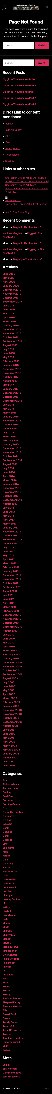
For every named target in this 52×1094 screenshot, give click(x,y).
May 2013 (8, 515)
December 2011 (12, 575)
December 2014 (12, 448)
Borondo (8, 800)
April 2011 (8, 603)
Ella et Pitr (8, 847)
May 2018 (8, 357)
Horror (6, 867)
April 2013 (9, 519)
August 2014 (10, 464)
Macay (7, 923)
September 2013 (12, 499)
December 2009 (12, 662)
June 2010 (9, 638)
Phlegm (7, 966)
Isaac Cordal (10, 871)
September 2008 (13, 722)
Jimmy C (8, 895)
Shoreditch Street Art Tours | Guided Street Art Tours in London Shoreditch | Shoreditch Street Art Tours (27, 181)
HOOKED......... (13, 200)
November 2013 (12, 492)
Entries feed (10, 1068)
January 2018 (11, 365)
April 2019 (9, 317)
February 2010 (11, 654)
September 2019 (12, 301)
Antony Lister (10, 788)
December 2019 (12, 289)
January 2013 (11, 527)
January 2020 (11, 285)
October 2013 (11, 496)
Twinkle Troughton (13, 1038)
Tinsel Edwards (12, 1030)
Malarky (7, 931)
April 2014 (9, 476)
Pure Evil (8, 974)
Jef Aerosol (9, 887)
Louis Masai (9, 915)
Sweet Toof (9, 1014)
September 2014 (12, 460)
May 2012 (8, 555)
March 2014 (9, 480)
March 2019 (9, 321)
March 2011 (9, 607)
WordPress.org (11, 1076)
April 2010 (9, 646)
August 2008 (10, 725)
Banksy (9, 123)
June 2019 (9, 309)
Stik (5, 1010)
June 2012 (9, 551)
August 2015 (10, 428)
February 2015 (11, 440)
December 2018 (12, 329)
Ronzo (6, 990)
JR (4, 903)
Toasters (8, 1034)
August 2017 (10, 381)
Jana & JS (8, 883)
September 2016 (12, 400)
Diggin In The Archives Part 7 (19, 98)
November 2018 (12, 333)
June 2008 (9, 733)
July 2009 (9, 682)
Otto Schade (10, 954)
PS (4, 970)
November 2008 (12, 714)
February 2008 (11, 749)
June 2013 (9, 511)
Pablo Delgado (11, 958)
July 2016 (8, 404)
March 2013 (9, 523)
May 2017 (8, 385)
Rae (5, 978)
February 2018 (11, 361)
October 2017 (10, 377)
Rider (6, 982)
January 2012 (11, 571)
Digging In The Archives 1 (27, 259)
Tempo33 (8, 1026)
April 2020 (9, 281)
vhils (5, 1046)
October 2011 (10, 583)
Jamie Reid (9, 879)
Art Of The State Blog (17, 212)
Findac (6, 855)
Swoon (7, 1018)
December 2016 (12, 392)
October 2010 (11, 622)
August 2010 (10, 630)
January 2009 (11, 706)
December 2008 (12, 710)
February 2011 (11, 611)
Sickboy (9, 161)
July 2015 (8, 432)
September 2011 (12, 587)
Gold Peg (8, 863)
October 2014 (11, 456)
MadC (6, 927)
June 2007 (9, 765)
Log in (6, 1064)
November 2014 (12, 452)
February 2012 (11, 567)
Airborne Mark (11, 784)
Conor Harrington (13, 812)
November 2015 (12, 420)
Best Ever (8, 796)
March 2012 (9, 563)
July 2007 (8, 761)
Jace (5, 875)
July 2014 (8, 468)
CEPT (8, 136)
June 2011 (8, 599)
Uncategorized (11, 1042)
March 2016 (9, 412)
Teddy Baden (10, 1022)
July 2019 (8, 305)
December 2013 (12, 488)
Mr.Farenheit (10, 950)
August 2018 (10, 345)
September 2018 (12, 341)
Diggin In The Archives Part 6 (19, 104)
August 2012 (10, 543)
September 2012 (12, 539)
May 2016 (8, 408)
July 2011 (8, 595)
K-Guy (6, 907)
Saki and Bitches (12, 998)
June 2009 (9, 686)
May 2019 (8, 313)
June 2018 (9, 353)
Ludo (5, 919)
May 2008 (9, 737)
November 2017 (12, 373)
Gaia (5, 859)
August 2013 (10, 503)
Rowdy (7, 994)
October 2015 (11, 424)
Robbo (6, 986)
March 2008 (10, 745)
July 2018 (8, 349)
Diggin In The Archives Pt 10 (19, 79)
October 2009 (11, 670)
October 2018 (11, 337)
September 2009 (13, 674)
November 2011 (12, 579)
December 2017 (12, 369)
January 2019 (11, 325)
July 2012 (8, 547)
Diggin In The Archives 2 (27, 227)
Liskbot (7, 911)
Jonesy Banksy (11, 899)
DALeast (7, 824)
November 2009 (12, 666)
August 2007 (10, 757)
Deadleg (7, 831)
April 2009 (9, 694)
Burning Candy (13, 129)
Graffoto (15, 1088)
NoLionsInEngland (13, 233)
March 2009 (10, 698)
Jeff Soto (8, 891)
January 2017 (11, 388)
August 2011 (10, 591)
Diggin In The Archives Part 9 (19, 85)
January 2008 (11, 753)
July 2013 (8, 507)
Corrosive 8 (9, 816)
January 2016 (11, 416)
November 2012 (12, 531)
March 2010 (10, 650)
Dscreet (7, 839)
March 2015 (9, 436)
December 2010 (12, 614)
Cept (5, 808)
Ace (5, 780)
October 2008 (11, 718)
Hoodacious (12, 154)
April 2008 (9, 741)
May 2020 (8, 277)
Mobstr (7, 939)
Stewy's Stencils (12, 1006)
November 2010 (12, 618)
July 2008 (9, 729)
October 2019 (11, 297)
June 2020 (9, 274)
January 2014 (11, 484)
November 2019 (12, 293)
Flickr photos (12, 148)
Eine (7, 142)
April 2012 (8, 559)
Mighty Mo (9, 935)
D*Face (7, 820)
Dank (6, 828)
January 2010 (11, 658)
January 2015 (11, 444)
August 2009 (10, 678)
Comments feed (12, 1072)
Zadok (6, 1050)
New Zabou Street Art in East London (26, 204)
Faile (5, 851)
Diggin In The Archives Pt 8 (18, 91)
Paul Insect (9, 962)
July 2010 (8, 634)
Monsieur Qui (10, 946)
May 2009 (9, 690)
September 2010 (12, 626)
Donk (6, 835)
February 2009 (11, 702)
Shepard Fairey (11, 1002)
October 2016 (11, 396)
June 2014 (9, 472)
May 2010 (8, 642)
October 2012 (10, 535)
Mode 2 (7, 942)
